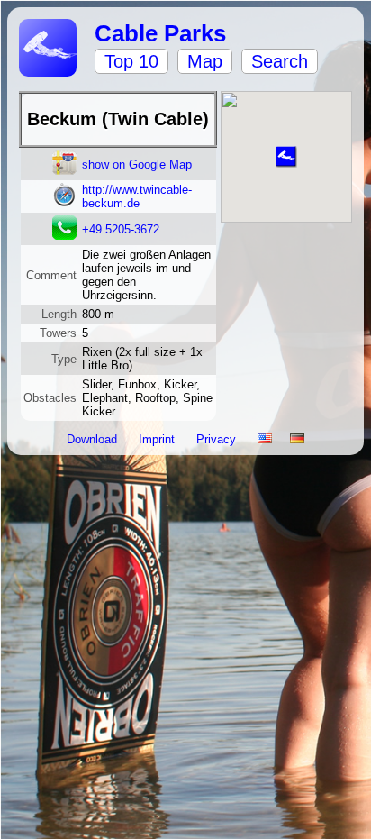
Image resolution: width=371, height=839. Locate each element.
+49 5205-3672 (120, 229)
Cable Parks (160, 33)
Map (204, 61)
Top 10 (131, 61)
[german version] (297, 439)
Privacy (218, 439)
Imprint (158, 439)
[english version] (265, 439)
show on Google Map (137, 164)
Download (94, 439)
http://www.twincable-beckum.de (137, 196)
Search (279, 61)
